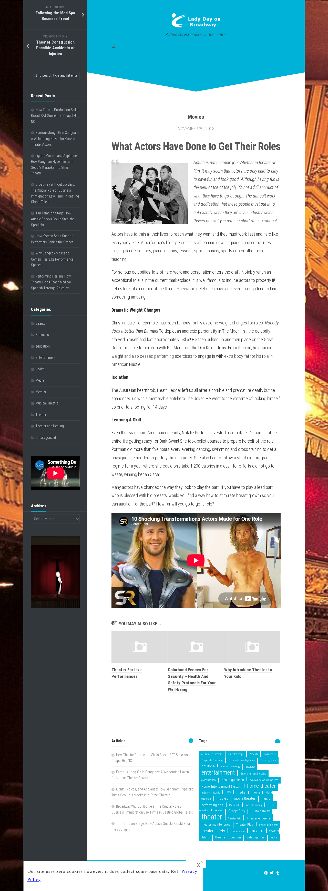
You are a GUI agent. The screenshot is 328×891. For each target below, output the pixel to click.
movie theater (244, 798)
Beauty (40, 323)
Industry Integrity (210, 792)
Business (42, 335)
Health (40, 369)
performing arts (212, 805)
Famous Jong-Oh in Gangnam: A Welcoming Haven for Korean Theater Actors (55, 138)
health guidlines (233, 780)
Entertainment (45, 357)
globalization (208, 780)
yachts (274, 837)
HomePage (120, 52)
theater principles (268, 824)
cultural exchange (230, 766)
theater (211, 817)
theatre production (228, 837)
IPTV (228, 792)
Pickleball (234, 805)
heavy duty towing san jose (264, 780)
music (266, 798)
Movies (196, 117)
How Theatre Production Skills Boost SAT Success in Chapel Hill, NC (55, 116)
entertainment (218, 772)
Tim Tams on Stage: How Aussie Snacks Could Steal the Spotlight (52, 219)
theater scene (237, 831)
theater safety (213, 830)
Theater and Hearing (50, 426)
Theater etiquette (258, 818)
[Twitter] (272, 873)
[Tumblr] (278, 873)
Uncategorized (46, 437)
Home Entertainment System (221, 786)
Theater (41, 415)
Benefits (253, 754)
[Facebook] (266, 873)
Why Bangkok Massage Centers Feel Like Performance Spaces (52, 259)
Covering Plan (268, 760)
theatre (256, 830)
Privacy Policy (121, 64)
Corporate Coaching (212, 760)
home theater (261, 786)
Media (40, 380)
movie (255, 792)
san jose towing (253, 805)
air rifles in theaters (211, 754)
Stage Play (236, 811)
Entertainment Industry (253, 773)
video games (256, 837)
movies (222, 798)
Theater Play (244, 824)
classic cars (269, 754)
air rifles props (235, 754)
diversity (250, 766)
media (241, 792)
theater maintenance (215, 824)
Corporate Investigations (242, 760)
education (43, 346)
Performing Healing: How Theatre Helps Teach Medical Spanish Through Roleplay (51, 282)
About (115, 58)
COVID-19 (208, 766)
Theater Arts (234, 818)
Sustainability (260, 811)
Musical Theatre (47, 403)
